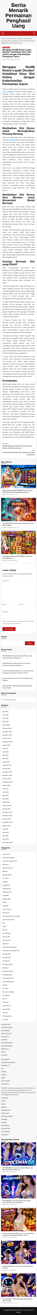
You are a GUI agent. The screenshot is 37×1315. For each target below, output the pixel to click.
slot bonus (5, 943)
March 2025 (6, 762)
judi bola (4, 871)
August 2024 (6, 785)
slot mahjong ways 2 (8, 981)
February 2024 (6, 805)
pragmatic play (5, 1110)
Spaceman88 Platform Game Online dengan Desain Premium (17, 679)
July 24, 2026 (11, 1237)
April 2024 (5, 799)
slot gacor (5, 968)
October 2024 (6, 778)
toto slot (5, 1012)
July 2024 (5, 788)
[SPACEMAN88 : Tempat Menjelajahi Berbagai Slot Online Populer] (18, 1285)
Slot (3, 923)
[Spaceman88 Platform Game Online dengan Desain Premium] (18, 1252)
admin (5, 59)
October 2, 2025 (11, 494)
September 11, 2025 (12, 527)
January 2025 (6, 768)
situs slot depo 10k (8, 919)
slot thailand (6, 995)
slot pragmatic (11, 140)
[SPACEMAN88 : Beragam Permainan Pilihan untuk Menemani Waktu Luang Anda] (18, 1154)
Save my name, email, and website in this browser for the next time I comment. (18, 622)
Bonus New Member (8, 857)
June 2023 (5, 832)
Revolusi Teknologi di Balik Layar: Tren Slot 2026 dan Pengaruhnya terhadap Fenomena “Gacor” (18, 672)
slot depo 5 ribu (5, 1128)
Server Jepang (6, 909)
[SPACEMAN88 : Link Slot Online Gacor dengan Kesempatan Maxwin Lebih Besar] (18, 1186)
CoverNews (26, 1310)
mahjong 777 (5, 1048)
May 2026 (5, 718)
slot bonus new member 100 (10, 950)
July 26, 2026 (11, 1204)
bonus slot (5, 864)
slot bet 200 (6, 937)
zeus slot (5, 1019)
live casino (5, 878)
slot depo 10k (6, 954)
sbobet (4, 902)
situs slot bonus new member (11, 916)
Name (4, 604)
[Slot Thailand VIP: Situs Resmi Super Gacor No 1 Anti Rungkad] (18, 509)
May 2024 (5, 795)
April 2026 (5, 721)
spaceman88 (6, 1009)
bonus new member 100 (9, 861)
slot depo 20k (6, 957)
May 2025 (5, 755)
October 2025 (6, 738)
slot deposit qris (6, 1024)
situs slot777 (5, 1134)
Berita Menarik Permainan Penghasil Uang (18, 15)
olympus (3, 1071)
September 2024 (7, 782)
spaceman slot (6, 1005)
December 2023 (7, 812)
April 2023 (5, 839)
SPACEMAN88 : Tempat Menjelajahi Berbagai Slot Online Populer (17, 687)
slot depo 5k (6, 961)
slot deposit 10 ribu (7, 1027)
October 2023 (6, 819)
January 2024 (6, 809)
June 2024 (5, 792)
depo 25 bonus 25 (7, 868)
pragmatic (4, 1039)
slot (2, 1068)
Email (21, 604)
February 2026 (6, 728)
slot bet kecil (6, 940)
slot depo (4, 1122)
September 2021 (7, 842)
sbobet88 (5, 906)
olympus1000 (6, 899)
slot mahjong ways (7, 978)
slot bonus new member (9, 947)
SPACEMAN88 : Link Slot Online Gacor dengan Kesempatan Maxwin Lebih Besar (16, 664)
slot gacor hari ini (7, 971)
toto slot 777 (5, 1036)
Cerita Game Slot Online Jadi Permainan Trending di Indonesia (18, 452)
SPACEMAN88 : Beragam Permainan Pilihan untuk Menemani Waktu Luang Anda (17, 657)
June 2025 (5, 752)
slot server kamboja (8, 992)
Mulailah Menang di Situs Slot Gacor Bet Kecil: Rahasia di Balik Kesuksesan (17, 446)
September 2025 (7, 741)
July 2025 (5, 748)
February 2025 (6, 765)
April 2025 (5, 758)
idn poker (4, 1107)
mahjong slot (6, 885)
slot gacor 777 (5, 1065)
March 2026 (6, 725)
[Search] (34, 33)
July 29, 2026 (11, 1171)
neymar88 (5, 895)
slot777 (4, 999)
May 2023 (5, 835)
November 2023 (7, 815)
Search (4, 637)
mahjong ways (6, 888)
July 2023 (5, 829)
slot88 (3, 1077)
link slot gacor (5, 1125)
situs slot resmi (5, 1080)
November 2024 (7, 775)
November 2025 (7, 735)
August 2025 (6, 745)
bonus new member (7, 1045)
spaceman (5, 1002)
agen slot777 (6, 854)
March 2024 (6, 802)
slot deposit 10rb (7, 964)
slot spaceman (5, 1059)
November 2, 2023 (13, 59)
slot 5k (4, 926)
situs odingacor (8, 91)
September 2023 (7, 822)
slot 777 (4, 930)
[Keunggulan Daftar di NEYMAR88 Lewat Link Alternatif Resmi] (18, 542)
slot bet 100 (4, 1098)
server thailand (5, 1030)
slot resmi (5, 988)
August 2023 (6, 825)
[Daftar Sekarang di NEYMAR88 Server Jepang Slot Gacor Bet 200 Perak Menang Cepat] (18, 476)
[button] (3, 33)
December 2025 (7, 731)
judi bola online (7, 875)
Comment (6, 580)
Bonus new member (7, 1116)
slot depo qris (5, 1113)
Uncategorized (6, 47)
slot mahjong (5, 1083)
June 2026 (5, 715)
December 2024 (7, 772)
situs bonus (5, 912)
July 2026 (5, 711)
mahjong (5, 881)
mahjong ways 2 (7, 892)
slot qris (4, 985)
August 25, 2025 (11, 560)
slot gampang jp (7, 974)
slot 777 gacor (6, 933)
